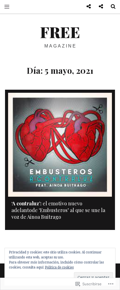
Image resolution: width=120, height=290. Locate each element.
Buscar (111, 6)
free (60, 32)
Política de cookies (59, 267)
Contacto (86, 6)
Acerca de (98, 6)
